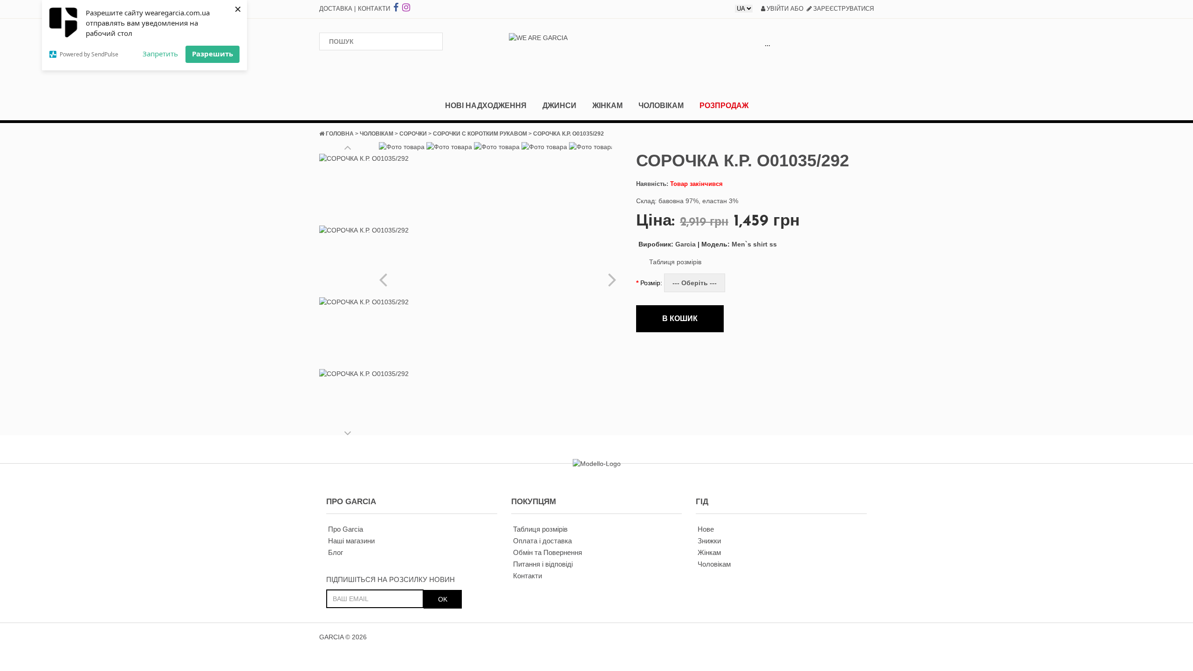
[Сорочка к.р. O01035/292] (364, 187)
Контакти (374, 8)
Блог (335, 552)
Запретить (160, 53)
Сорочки (413, 133)
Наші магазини (351, 541)
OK (442, 599)
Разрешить (212, 53)
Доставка (335, 8)
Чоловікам (661, 106)
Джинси (559, 106)
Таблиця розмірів (675, 262)
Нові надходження (486, 106)
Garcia (667, 244)
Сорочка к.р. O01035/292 (568, 133)
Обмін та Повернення (547, 552)
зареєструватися (843, 8)
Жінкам (607, 106)
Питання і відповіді (543, 564)
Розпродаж (723, 106)
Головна (340, 133)
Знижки (709, 541)
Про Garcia (345, 529)
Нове (706, 529)
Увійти (777, 8)
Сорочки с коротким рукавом (480, 133)
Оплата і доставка (542, 541)
